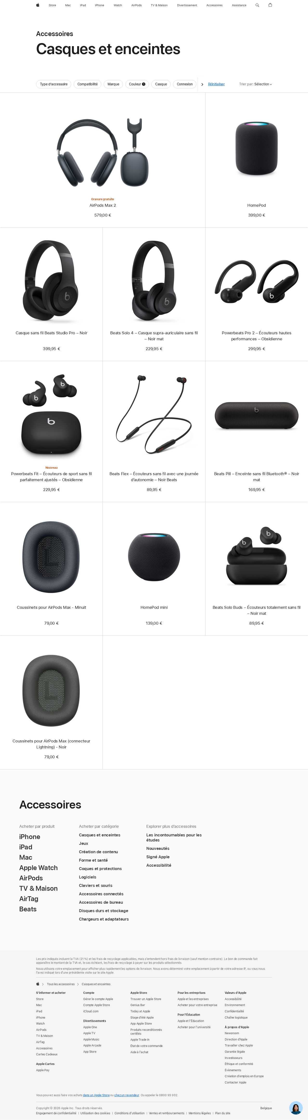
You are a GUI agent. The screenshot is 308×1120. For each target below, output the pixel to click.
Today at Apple (140, 1011)
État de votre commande (146, 1046)
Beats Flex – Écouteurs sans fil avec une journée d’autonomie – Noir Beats (154, 476)
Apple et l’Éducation (191, 1021)
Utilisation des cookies (95, 1113)
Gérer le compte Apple (98, 999)
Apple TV (89, 1033)
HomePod (256, 205)
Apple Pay (43, 1070)
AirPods (41, 1030)
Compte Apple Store (96, 1005)
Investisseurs (233, 1058)
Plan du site (223, 1113)
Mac (39, 1005)
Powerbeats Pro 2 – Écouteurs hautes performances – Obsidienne (256, 335)
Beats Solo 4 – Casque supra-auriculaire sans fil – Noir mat (154, 335)
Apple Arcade (92, 1045)
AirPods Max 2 (103, 205)
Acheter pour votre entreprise (197, 1005)
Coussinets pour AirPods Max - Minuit (51, 607)
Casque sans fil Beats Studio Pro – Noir (51, 332)
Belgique (266, 1108)
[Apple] (37, 984)
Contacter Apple (235, 1082)
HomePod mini (154, 607)
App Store (89, 1051)
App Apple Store (141, 1023)
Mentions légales (200, 1113)
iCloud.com (90, 1011)
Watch (40, 1023)
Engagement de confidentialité (56, 1113)
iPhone (40, 1017)
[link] (295, 1107)
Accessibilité (233, 999)
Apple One (90, 1027)
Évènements (233, 1070)
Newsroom (232, 1033)
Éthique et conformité (239, 1064)
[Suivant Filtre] (202, 84)
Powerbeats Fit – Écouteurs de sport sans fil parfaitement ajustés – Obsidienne (51, 476)
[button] (257, 5)
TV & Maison (44, 1036)
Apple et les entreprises (193, 999)
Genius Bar (137, 1005)
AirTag (40, 1042)
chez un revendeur (126, 1095)
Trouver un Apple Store (145, 999)
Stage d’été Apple (142, 1017)
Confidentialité (234, 1011)
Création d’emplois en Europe (244, 1076)
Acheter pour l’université (194, 1027)
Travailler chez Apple (239, 1045)
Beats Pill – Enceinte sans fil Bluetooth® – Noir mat (256, 476)
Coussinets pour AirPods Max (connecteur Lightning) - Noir (51, 744)
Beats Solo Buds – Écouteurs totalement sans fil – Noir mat (257, 610)
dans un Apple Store (96, 1095)
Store (39, 999)
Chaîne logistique (236, 1017)
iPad (39, 1011)
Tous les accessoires (61, 984)
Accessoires (44, 1048)
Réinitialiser (216, 84)
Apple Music (91, 1039)
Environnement (235, 1005)
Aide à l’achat (139, 1052)
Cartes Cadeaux (47, 1054)
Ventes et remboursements (166, 1113)
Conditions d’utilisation (130, 1113)
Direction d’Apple (236, 1039)
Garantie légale (235, 1051)
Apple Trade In (139, 1039)
